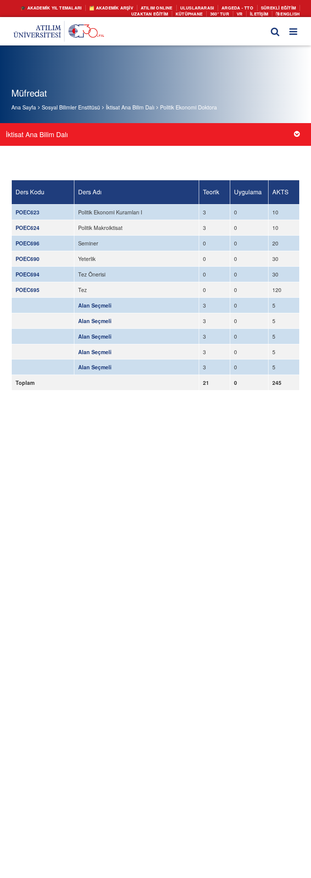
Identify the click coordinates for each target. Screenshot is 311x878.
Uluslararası (205, 7)
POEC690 (27, 258)
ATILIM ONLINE (168, 7)
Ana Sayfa (23, 107)
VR (242, 13)
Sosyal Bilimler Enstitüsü (71, 107)
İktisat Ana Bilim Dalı (130, 107)
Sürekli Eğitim (280, 7)
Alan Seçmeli (95, 305)
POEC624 (27, 227)
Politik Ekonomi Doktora (188, 107)
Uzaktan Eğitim (158, 13)
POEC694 (27, 274)
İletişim (261, 13)
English (290, 13)
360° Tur (223, 13)
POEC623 (27, 212)
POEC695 (27, 290)
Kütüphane (195, 13)
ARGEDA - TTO (242, 7)
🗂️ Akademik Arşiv (126, 7)
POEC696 (27, 243)
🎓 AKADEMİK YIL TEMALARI (71, 7)
